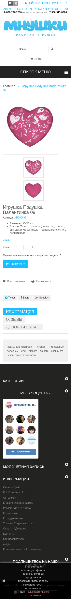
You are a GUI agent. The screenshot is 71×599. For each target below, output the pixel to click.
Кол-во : (8, 247)
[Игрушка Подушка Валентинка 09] (33, 167)
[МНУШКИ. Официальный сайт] (35, 26)
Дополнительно (23, 327)
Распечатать (43, 281)
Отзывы (14, 319)
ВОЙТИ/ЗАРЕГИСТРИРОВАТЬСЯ (47, 3)
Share (25, 297)
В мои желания (16, 281)
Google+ (43, 297)
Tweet (11, 297)
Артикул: (8, 217)
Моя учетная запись (23, 467)
